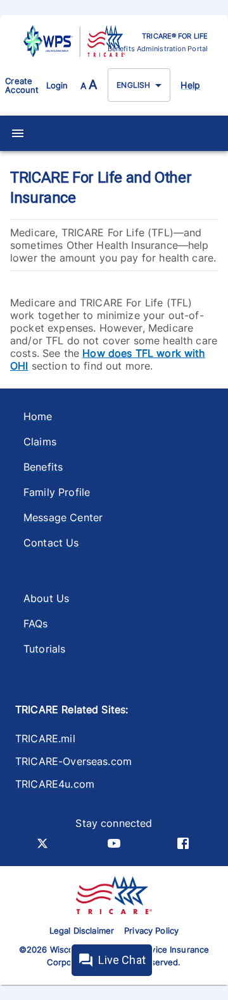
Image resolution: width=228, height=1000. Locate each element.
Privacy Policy (151, 930)
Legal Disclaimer (81, 930)
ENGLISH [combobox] (133, 85)
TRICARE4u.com (54, 784)
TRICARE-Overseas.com (73, 761)
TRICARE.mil (45, 738)
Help (190, 85)
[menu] (17, 133)
